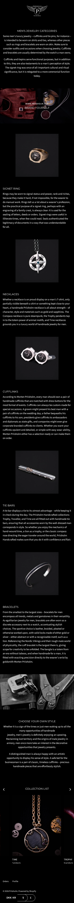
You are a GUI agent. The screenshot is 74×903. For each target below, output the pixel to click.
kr (11, 897)
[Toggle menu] (4, 11)
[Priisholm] (37, 10)
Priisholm (13, 891)
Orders (6, 881)
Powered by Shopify (27, 891)
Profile (15, 881)
